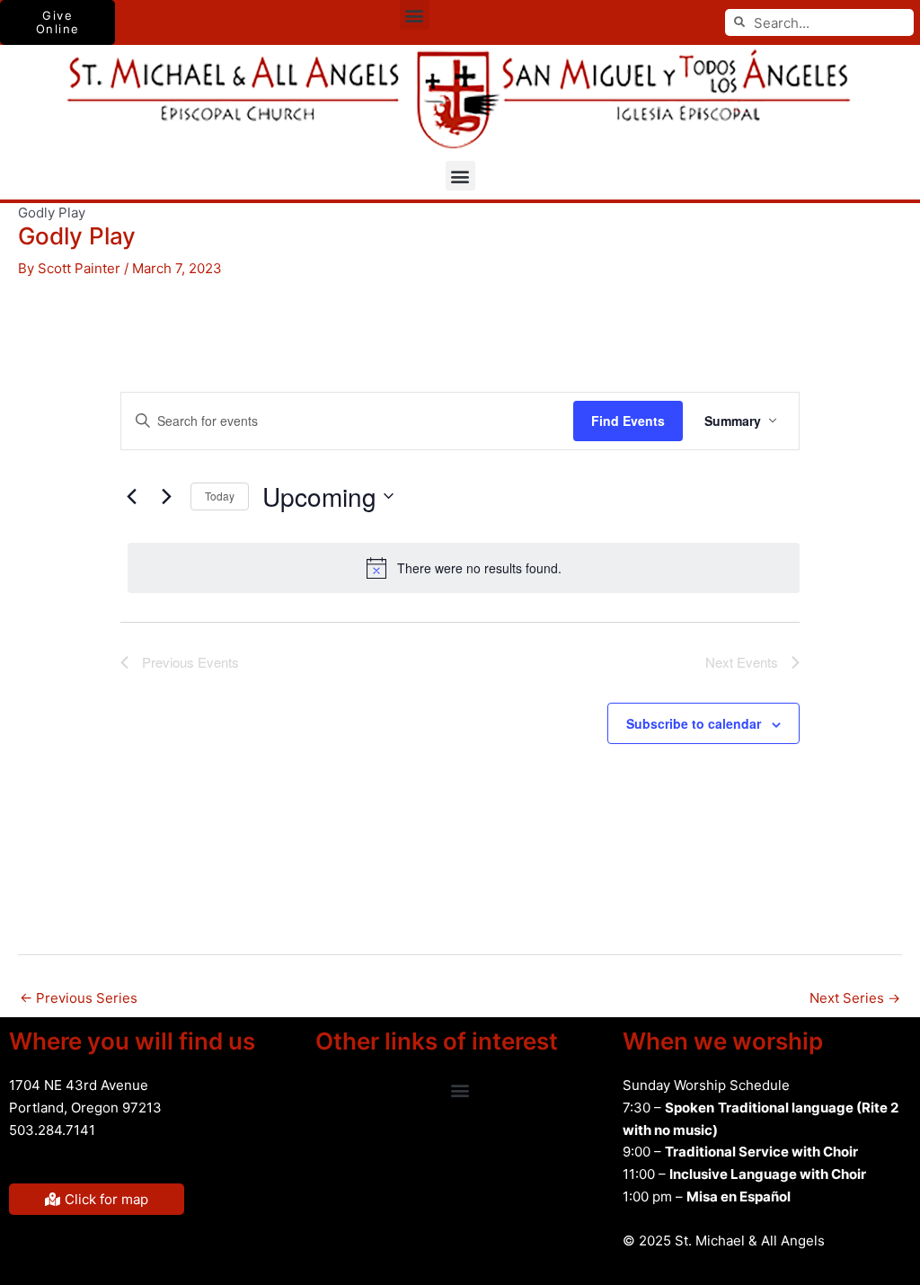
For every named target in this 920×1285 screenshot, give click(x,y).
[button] (414, 15)
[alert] (464, 568)
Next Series (854, 997)
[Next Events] (166, 496)
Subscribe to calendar (693, 723)
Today (219, 495)
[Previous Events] (131, 496)
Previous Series (78, 997)
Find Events (628, 421)
